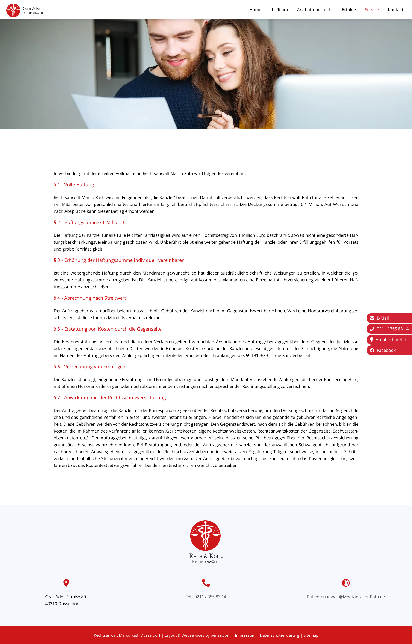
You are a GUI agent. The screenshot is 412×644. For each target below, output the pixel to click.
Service (372, 9)
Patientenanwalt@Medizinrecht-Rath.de (346, 597)
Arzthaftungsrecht (315, 9)
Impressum (245, 635)
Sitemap (311, 635)
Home (255, 9)
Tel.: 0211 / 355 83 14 (206, 597)
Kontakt (395, 9)
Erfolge (349, 9)
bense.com (221, 635)
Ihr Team (279, 9)
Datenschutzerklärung (279, 635)
